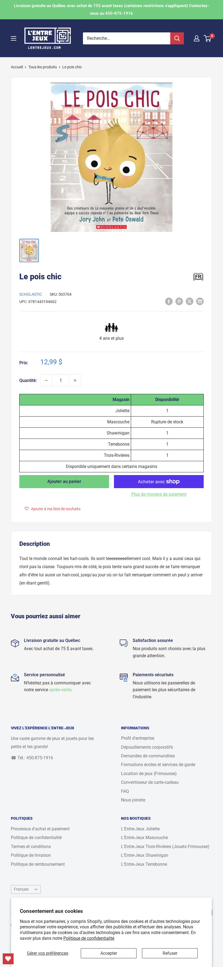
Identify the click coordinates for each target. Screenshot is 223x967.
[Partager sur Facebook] (169, 301)
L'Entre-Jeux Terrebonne (144, 864)
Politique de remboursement (38, 864)
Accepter (108, 953)
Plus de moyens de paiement (159, 494)
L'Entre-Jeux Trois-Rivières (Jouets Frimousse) (165, 846)
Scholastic (30, 294)
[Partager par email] (200, 301)
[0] (207, 38)
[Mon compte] (196, 38)
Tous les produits (42, 67)
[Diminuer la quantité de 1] (46, 380)
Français (21, 889)
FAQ (125, 791)
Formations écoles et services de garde (158, 764)
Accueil (17, 67)
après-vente (60, 689)
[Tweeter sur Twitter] (189, 301)
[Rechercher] (177, 38)
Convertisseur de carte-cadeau (150, 782)
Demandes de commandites (148, 755)
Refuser (170, 953)
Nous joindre (133, 800)
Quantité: (28, 380)
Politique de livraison (31, 855)
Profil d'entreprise (137, 738)
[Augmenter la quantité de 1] (75, 380)
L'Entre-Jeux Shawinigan (144, 855)
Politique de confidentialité (88, 938)
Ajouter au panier (64, 481)
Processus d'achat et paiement (40, 828)
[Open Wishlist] (8, 958)
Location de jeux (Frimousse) (149, 773)
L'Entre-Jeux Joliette (140, 828)
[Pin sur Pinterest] (179, 301)
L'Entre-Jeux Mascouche (144, 837)
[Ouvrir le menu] (13, 38)
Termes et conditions (31, 846)
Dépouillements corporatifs (147, 747)
